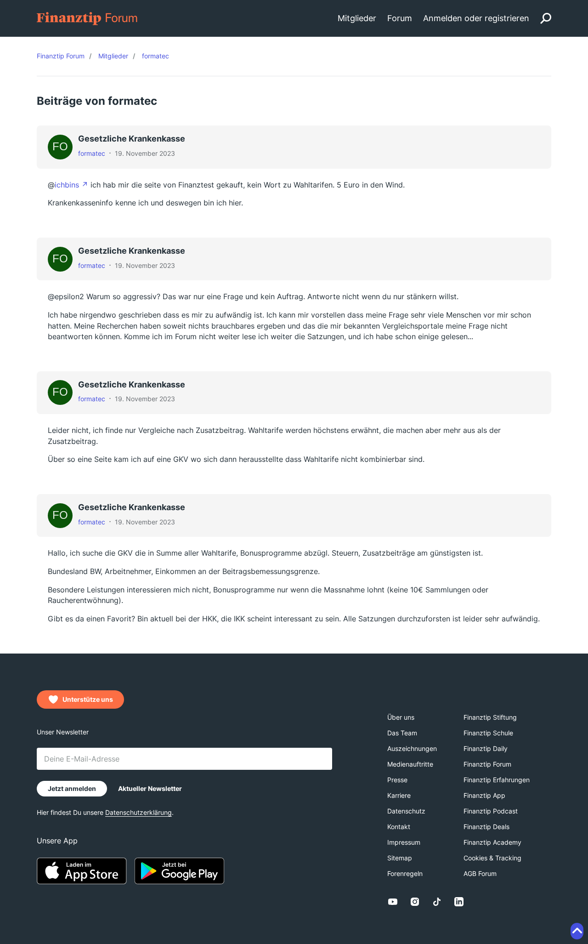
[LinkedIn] (458, 901)
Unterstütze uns (87, 699)
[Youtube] (392, 901)
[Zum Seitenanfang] (577, 931)
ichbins (67, 184)
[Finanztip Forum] (87, 18)
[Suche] (545, 18)
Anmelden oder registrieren (476, 18)
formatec (91, 153)
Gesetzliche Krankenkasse (131, 138)
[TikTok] (436, 901)
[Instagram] (414, 901)
